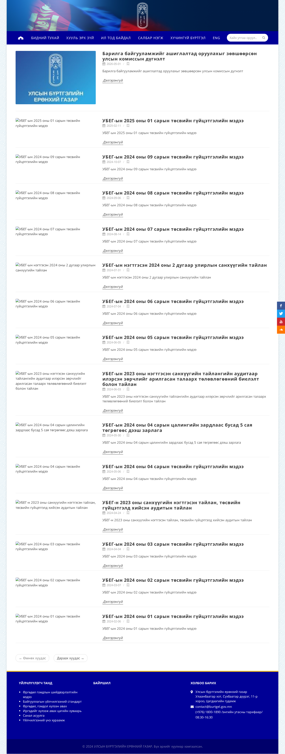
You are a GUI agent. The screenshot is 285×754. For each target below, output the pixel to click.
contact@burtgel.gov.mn (213, 706)
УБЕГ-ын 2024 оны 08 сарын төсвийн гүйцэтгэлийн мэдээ (173, 193)
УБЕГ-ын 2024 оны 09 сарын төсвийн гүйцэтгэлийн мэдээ (173, 157)
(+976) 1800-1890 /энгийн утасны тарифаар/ (229, 712)
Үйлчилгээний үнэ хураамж (44, 720)
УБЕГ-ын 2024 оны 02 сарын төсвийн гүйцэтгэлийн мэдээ (173, 580)
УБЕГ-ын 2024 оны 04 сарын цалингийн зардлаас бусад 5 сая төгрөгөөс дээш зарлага (177, 427)
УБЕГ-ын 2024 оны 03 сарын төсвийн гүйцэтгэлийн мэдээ (173, 544)
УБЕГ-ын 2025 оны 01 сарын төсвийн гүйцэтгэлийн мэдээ (173, 121)
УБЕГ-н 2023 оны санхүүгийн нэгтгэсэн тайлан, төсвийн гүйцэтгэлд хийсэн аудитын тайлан (171, 505)
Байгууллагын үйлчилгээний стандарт (52, 701)
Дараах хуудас (70, 658)
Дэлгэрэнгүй (113, 80)
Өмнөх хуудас (32, 658)
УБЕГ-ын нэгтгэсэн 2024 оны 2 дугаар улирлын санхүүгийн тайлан (184, 265)
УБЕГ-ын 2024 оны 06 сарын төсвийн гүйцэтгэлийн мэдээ (173, 301)
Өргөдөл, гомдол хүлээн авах (45, 706)
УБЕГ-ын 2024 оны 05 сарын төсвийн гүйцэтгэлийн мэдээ (173, 337)
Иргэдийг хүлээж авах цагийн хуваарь (52, 711)
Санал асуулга (34, 715)
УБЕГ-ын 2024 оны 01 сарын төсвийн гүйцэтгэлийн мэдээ (173, 616)
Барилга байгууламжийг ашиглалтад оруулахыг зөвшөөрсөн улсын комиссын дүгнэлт (179, 56)
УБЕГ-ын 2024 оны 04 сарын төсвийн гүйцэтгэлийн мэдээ (173, 466)
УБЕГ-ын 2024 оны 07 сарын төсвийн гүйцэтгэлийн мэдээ (173, 229)
